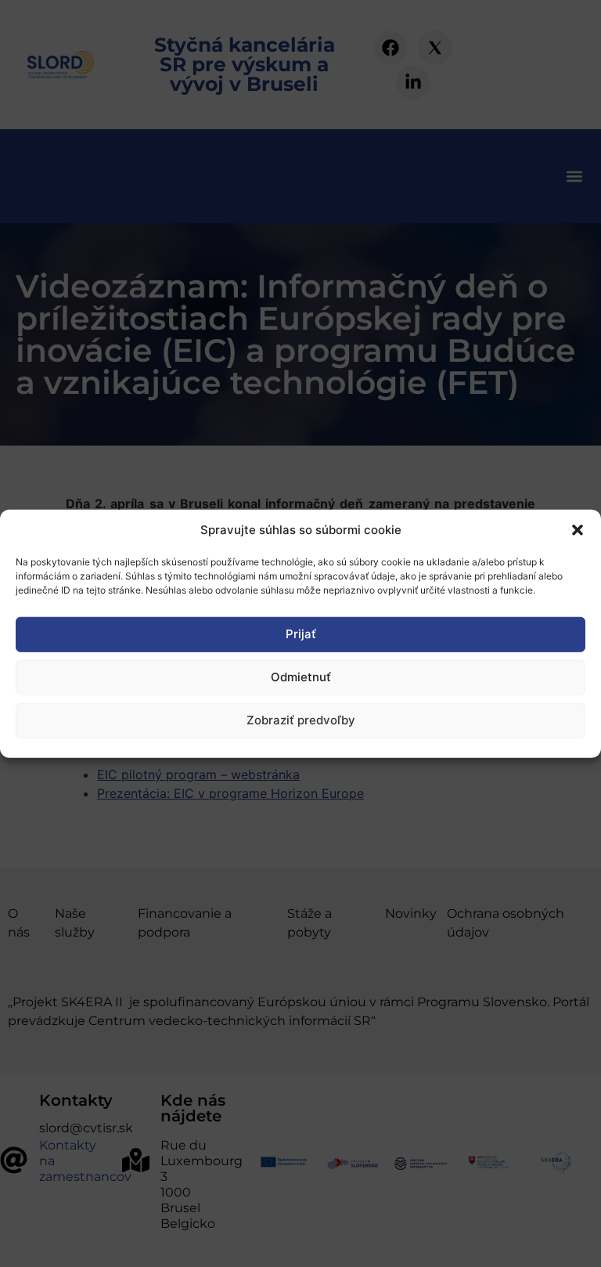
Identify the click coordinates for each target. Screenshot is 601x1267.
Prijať (301, 633)
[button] (577, 530)
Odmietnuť (301, 677)
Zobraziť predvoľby (301, 720)
